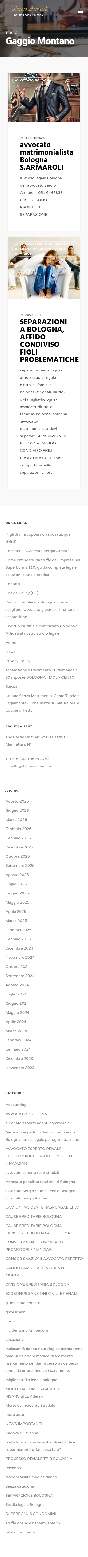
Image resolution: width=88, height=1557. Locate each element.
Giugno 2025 (17, 893)
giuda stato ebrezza (22, 1302)
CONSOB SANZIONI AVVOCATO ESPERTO (44, 1258)
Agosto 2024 (17, 985)
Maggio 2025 (17, 902)
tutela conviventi (20, 1532)
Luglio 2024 (16, 994)
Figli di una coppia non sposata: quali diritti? (39, 538)
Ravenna (13, 1468)
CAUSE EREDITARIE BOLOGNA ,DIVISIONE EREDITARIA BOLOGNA (37, 1229)
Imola (10, 1321)
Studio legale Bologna (25, 1504)
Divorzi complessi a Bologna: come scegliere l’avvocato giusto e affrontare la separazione (42, 609)
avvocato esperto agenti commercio (37, 1123)
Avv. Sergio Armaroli (31, 78)
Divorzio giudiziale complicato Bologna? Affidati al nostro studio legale (41, 630)
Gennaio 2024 (18, 1049)
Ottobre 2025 (17, 856)
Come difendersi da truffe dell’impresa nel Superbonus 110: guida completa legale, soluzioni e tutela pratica (42, 567)
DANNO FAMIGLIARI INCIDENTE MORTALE (35, 1272)
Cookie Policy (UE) (21, 593)
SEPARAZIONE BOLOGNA (29, 1495)
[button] (80, 11)
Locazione (14, 1339)
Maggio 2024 (17, 1012)
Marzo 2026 (16, 819)
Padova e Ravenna (21, 1433)
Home (10, 642)
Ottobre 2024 (17, 966)
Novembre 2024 (19, 957)
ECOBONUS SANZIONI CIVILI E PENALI (41, 1293)
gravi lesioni (16, 1312)
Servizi (11, 686)
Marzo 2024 (16, 1031)
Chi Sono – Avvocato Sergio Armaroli (38, 551)
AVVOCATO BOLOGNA (26, 1114)
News (10, 651)
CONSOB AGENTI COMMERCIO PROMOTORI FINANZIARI (34, 1246)
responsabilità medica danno (31, 1477)
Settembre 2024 (19, 976)
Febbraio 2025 (18, 930)
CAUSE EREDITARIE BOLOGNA (33, 1216)
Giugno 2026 (17, 810)
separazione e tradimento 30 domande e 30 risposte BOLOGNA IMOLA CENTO (41, 674)
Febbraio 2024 (18, 1040)
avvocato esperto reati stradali (32, 1172)
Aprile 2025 (15, 911)
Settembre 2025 (19, 865)
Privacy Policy (18, 661)
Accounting (16, 1104)
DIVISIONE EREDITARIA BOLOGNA (37, 1284)
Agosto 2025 (17, 874)
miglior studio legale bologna (31, 1380)
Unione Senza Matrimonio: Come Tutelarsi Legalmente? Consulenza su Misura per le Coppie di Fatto (42, 703)
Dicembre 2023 (19, 1058)
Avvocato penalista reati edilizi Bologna (40, 1181)
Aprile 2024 (15, 1021)
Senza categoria (19, 1486)
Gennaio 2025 (18, 939)
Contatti (12, 584)
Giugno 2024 (17, 1003)
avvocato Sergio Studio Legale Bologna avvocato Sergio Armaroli (45, 248)
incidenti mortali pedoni (26, 1330)
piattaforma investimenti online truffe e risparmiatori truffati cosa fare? (40, 1446)
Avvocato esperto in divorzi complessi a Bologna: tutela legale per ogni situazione (42, 1136)
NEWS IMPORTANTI (23, 1424)
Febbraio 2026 (18, 829)
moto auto (14, 1414)
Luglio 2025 (16, 884)
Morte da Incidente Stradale (30, 1405)
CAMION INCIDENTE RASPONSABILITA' (42, 1207)
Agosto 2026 (17, 801)
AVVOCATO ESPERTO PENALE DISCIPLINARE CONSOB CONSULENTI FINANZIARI (40, 1156)
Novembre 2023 (19, 1067)
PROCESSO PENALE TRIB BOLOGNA (39, 1458)
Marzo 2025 (16, 920)
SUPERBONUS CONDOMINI (30, 1514)
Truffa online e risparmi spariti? (33, 1523)
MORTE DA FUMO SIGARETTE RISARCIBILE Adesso (33, 1393)
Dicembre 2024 (19, 948)
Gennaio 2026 (18, 838)
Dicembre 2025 (19, 847)
